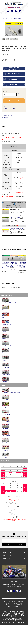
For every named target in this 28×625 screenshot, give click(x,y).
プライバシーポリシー (9, 604)
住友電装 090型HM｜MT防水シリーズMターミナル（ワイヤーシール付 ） (5, 265)
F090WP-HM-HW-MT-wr (17, 211)
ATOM (19, 606)
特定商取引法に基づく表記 (9, 108)
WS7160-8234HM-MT (16, 217)
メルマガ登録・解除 (18, 604)
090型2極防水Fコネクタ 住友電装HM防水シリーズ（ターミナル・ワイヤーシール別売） (22, 266)
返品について (6, 106)
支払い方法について (11, 601)
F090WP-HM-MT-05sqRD (17, 228)
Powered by (6, 622)
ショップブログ (11, 606)
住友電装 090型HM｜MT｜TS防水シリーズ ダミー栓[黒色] (14, 264)
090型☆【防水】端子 (18, 18)
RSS (16, 606)
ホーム (3, 18)
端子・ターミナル (9, 18)
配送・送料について (20, 601)
